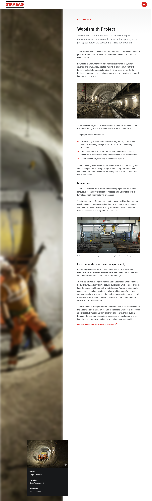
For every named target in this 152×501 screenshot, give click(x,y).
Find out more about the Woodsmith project (95, 324)
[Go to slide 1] (107, 250)
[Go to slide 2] (108, 250)
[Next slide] (135, 235)
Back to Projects (84, 19)
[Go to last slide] (82, 235)
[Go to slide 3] (110, 250)
